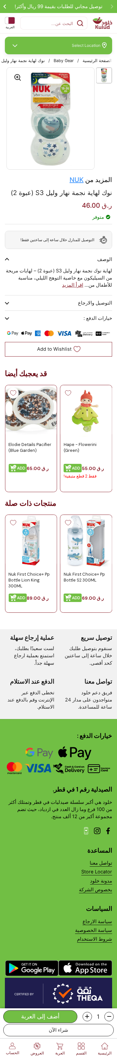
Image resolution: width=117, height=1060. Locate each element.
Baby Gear (64, 60)
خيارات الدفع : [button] (98, 318)
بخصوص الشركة (95, 890)
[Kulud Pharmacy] (102, 23)
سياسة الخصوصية (93, 930)
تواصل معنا (101, 863)
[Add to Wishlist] (68, 393)
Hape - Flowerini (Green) (80, 447)
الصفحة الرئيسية (97, 60)
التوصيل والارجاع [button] (95, 303)
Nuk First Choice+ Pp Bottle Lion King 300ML (29, 579)
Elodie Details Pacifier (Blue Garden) (29, 447)
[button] (109, 1016)
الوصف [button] (104, 259)
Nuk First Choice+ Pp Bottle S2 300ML (84, 576)
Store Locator (96, 872)
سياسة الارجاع (97, 921)
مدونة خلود (101, 881)
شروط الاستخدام (94, 939)
